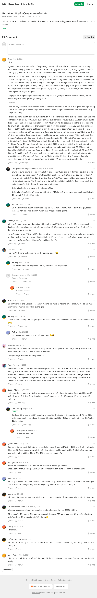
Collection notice (65, 580)
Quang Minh (13, 390)
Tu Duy (15, 332)
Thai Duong (7, 16)
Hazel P (11, 300)
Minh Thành (13, 555)
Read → (5, 28)
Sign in (90, 4)
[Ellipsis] (94, 59)
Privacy (46, 580)
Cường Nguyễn (14, 539)
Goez (10, 59)
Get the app (61, 586)
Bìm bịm (15, 204)
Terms (53, 580)
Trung (10, 526)
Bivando (11, 345)
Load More (7, 570)
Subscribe (79, 4)
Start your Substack (42, 586)
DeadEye (11, 220)
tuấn (9, 478)
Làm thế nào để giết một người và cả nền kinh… (25, 13)
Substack (36, 592)
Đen (9, 249)
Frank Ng (12, 365)
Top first (90, 37)
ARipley (15, 262)
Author (15, 411)
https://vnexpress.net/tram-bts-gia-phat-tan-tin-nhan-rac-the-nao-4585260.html (42, 510)
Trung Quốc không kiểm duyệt (25, 168)
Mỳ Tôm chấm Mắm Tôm (18, 506)
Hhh (17, 287)
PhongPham (13, 462)
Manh (10, 494)
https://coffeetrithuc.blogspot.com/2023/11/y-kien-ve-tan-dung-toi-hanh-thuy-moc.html (46, 468)
